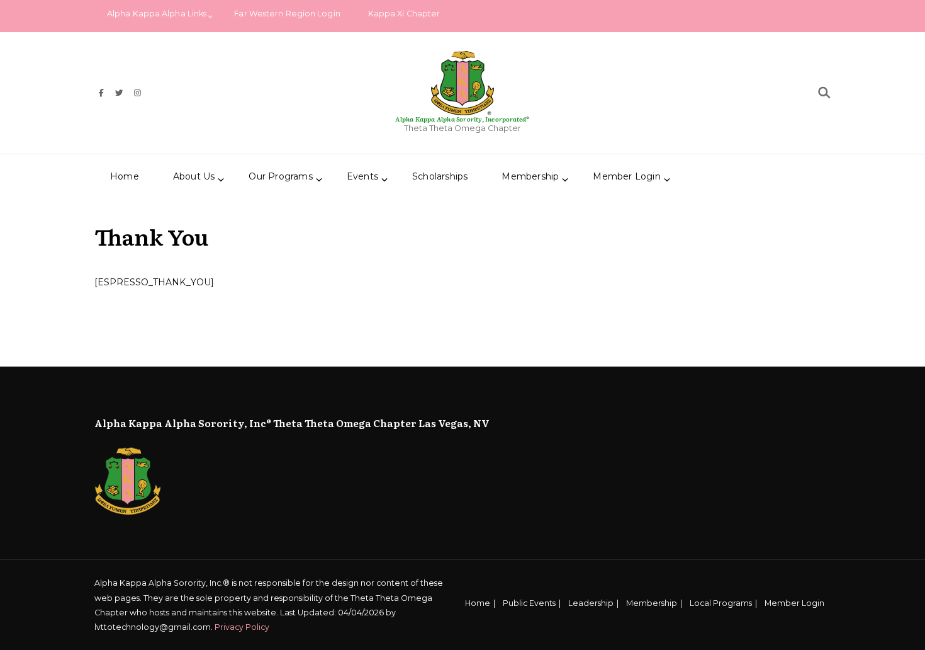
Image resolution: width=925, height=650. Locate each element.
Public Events (529, 603)
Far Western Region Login (287, 13)
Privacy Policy (242, 627)
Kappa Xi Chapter (404, 13)
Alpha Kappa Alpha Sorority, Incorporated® (462, 118)
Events (362, 176)
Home (124, 176)
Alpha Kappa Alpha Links (156, 13)
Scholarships (440, 176)
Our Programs (280, 176)
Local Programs (721, 603)
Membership (651, 603)
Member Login (626, 176)
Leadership (591, 603)
